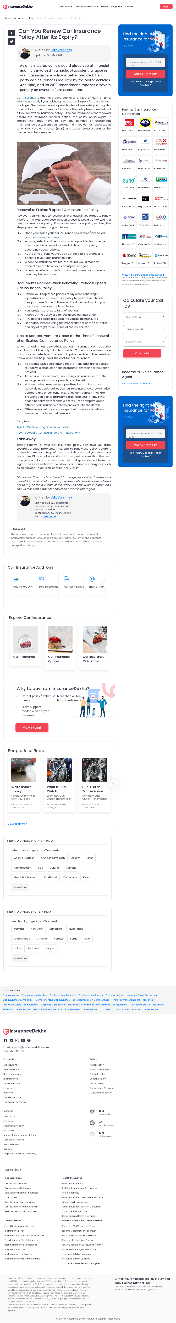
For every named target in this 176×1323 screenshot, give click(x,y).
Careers (7, 1149)
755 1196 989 (17, 1051)
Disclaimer (9, 1130)
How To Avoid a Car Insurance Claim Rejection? (48, 433)
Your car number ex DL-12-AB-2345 (145, 63)
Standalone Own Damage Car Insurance (104, 1004)
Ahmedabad (22, 938)
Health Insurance (12, 1074)
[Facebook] (5, 1041)
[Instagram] (17, 1041)
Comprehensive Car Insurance (52, 1000)
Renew (104, 6)
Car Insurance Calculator (93, 659)
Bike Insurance (11, 1069)
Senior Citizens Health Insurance (78, 1216)
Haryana (71, 867)
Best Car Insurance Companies (21, 1211)
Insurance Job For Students (76, 1258)
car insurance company (47, 237)
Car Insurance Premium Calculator (98, 995)
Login (166, 6)
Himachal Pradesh (25, 877)
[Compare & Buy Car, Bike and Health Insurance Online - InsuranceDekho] (18, 7)
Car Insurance (24, 657)
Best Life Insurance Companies (20, 1244)
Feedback (8, 1121)
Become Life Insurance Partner (77, 1240)
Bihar (90, 858)
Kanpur (50, 948)
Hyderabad (76, 929)
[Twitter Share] (11, 41)
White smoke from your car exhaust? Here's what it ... (23, 789)
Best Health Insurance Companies (79, 1188)
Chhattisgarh (22, 867)
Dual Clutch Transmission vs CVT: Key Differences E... (93, 789)
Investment (9, 1088)
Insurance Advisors (85, 6)
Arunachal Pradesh (53, 858)
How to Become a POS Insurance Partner (82, 1244)
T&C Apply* (129, 45)
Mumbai (19, 929)
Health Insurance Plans (74, 1183)
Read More (49, 516)
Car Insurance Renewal (63, 995)
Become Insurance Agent (137, 383)
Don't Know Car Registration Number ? (145, 83)
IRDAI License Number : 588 (133, 1283)
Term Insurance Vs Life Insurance (21, 1240)
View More (20, 887)
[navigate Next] (113, 784)
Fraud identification (13, 1125)
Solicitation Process (13, 1139)
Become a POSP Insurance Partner (79, 1226)
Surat (73, 938)
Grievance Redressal (101, 1069)
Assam (75, 858)
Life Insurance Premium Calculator (22, 1258)
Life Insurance (10, 1078)
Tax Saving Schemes (14, 1102)
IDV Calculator (12, 1197)
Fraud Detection (98, 1074)
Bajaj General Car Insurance (81, 1009)
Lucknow (33, 948)
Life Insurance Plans (14, 1249)
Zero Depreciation (50, 586)
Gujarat (54, 867)
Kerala (87, 877)
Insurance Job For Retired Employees (81, 1263)
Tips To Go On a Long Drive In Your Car (42, 427)
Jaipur (18, 948)
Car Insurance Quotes (59, 659)
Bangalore (56, 929)
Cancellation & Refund (102, 1088)
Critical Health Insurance (74, 1202)
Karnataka (70, 877)
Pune (87, 938)
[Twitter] (29, 1041)
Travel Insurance (12, 1097)
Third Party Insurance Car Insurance (132, 1000)
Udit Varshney (61, 50)
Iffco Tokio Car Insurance (114, 1009)
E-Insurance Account (101, 1092)
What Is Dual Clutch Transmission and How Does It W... (58, 789)
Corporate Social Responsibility (19, 1153)
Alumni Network (11, 1144)
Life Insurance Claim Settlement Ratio (24, 1235)
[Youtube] (11, 1041)
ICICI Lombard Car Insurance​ (146, 1004)
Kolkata (59, 938)
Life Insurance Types (15, 1230)
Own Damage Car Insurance (19, 1202)
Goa (40, 867)
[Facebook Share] (11, 33)
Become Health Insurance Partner (79, 1235)
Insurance (64, 6)
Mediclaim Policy (70, 1192)
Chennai (42, 938)
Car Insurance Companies (147, 275)
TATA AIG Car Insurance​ (16, 1009)
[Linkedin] (23, 1041)
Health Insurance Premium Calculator (81, 1206)
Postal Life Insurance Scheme (19, 1226)
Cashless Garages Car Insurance (59, 1004)
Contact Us (9, 1116)
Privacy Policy (97, 1064)
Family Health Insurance (74, 1211)
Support (115, 6)
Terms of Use (96, 1083)
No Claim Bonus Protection (81, 586)
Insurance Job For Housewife (76, 1254)
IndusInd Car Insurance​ (144, 1009)
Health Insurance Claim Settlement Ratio (83, 1197)
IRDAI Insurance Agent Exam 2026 (79, 1249)
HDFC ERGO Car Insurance (47, 1009)
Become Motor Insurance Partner (79, 1230)
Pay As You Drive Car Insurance (20, 1004)
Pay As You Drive (23, 586)
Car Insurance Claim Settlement (139, 995)
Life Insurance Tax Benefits (18, 1254)
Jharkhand (50, 877)
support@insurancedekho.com (30, 1047)
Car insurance (26, 98)
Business (8, 1092)
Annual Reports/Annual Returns (19, 1135)
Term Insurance (11, 1083)
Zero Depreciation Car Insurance (91, 1000)
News (128, 6)
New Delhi (37, 929)
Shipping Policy (98, 1078)
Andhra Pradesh (24, 858)
